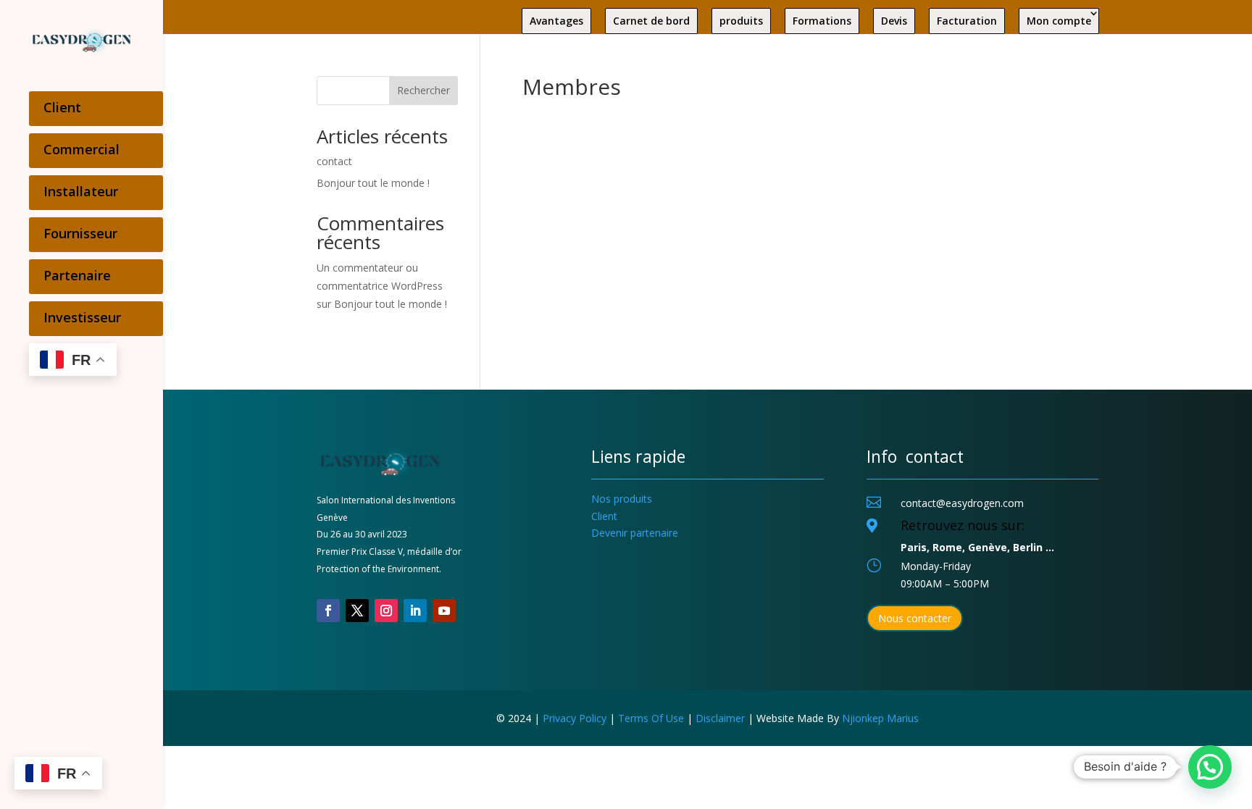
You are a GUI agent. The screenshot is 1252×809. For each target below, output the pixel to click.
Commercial (81, 149)
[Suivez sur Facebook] (328, 610)
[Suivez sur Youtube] (444, 610)
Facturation (967, 21)
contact (334, 161)
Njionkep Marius (880, 718)
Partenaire (77, 275)
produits (741, 21)
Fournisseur (80, 233)
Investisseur (82, 317)
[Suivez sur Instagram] (386, 610)
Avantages (556, 21)
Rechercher (423, 90)
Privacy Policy (574, 718)
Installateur (80, 191)
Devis (894, 21)
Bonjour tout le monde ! (373, 183)
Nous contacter (914, 618)
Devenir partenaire (634, 533)
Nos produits (621, 499)
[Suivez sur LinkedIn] (415, 610)
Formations (822, 21)
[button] (1210, 767)
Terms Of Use (651, 718)
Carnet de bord (651, 21)
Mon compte (1059, 21)
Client (62, 107)
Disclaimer (720, 718)
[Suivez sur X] (357, 610)
